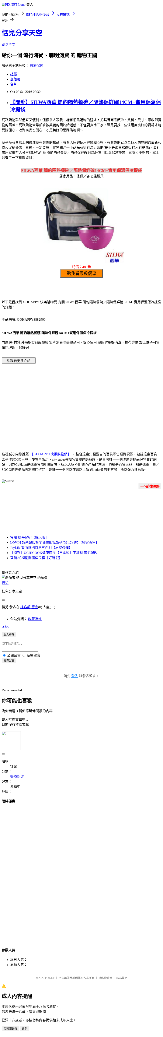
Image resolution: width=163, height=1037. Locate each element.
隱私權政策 (105, 978)
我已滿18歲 (10, 1028)
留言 (34, 607)
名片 (13, 84)
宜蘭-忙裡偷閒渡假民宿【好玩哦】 (36, 558)
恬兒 (5, 583)
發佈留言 (8, 660)
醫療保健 (36, 65)
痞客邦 (25, 607)
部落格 (15, 79)
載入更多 (8, 634)
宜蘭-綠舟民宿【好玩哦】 (29, 537)
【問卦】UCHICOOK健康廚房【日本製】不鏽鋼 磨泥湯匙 (53, 553)
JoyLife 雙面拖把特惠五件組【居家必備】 (41, 547)
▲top (5, 626)
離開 (24, 1028)
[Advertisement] (45, 401)
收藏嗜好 (35, 619)
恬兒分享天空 (22, 33)
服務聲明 (121, 978)
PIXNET (50, 978)
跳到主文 (8, 44)
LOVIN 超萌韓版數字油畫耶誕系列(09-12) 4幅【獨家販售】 (54, 542)
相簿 (13, 74)
